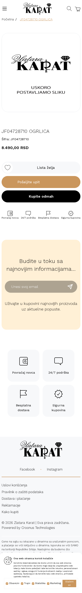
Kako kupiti (10, 512)
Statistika (40, 583)
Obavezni (14, 583)
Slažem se (69, 583)
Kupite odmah (41, 196)
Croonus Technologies (38, 528)
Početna (8, 19)
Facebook (27, 469)
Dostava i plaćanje (16, 498)
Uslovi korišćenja (14, 485)
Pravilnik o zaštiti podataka (22, 492)
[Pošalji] (70, 287)
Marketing (55, 583)
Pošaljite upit (29, 182)
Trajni (27, 583)
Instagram (54, 469)
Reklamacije (11, 505)
